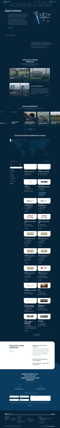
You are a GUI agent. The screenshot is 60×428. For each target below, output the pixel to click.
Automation (6, 419)
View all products (30, 129)
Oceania (13, 179)
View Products (11, 27)
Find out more (25, 80)
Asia (12, 173)
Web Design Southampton (51, 426)
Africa (12, 172)
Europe (13, 175)
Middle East (13, 176)
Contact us (47, 95)
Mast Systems (6, 418)
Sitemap (29, 418)
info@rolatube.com (44, 1)
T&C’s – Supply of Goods (31, 419)
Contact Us (51, 1)
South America (13, 181)
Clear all (20, 164)
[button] (10, 139)
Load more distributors (37, 334)
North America (13, 178)
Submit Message (30, 405)
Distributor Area (19, 422)
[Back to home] (7, 2)
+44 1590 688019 (38, 1)
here (48, 402)
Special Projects (13, 419)
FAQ (18, 418)
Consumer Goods (13, 418)
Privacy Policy (19, 419)
